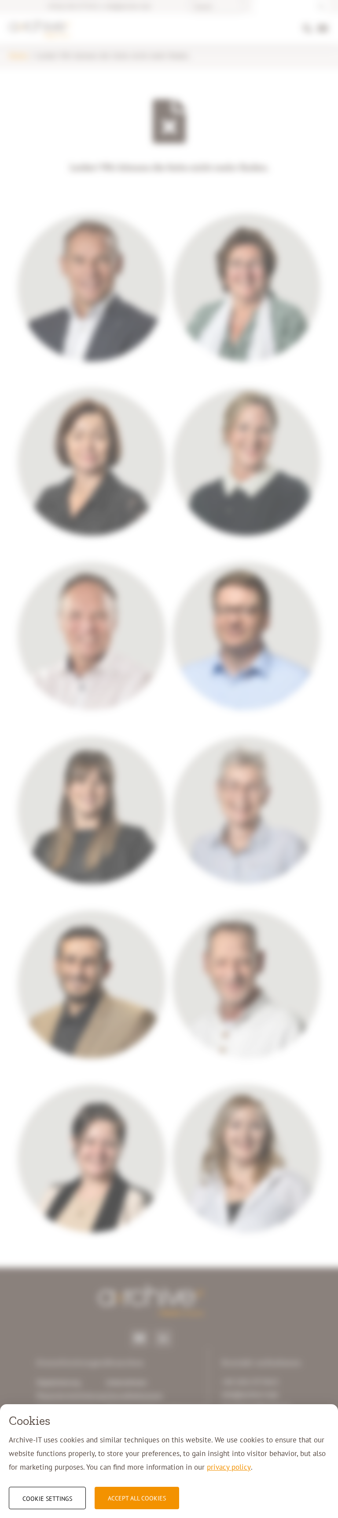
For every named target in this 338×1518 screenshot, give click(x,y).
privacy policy (229, 1467)
